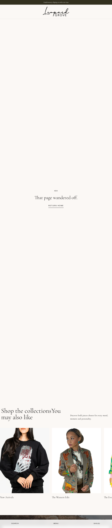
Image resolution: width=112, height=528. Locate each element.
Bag (97, 523)
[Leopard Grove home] (56, 12)
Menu (56, 523)
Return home (56, 205)
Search (15, 523)
